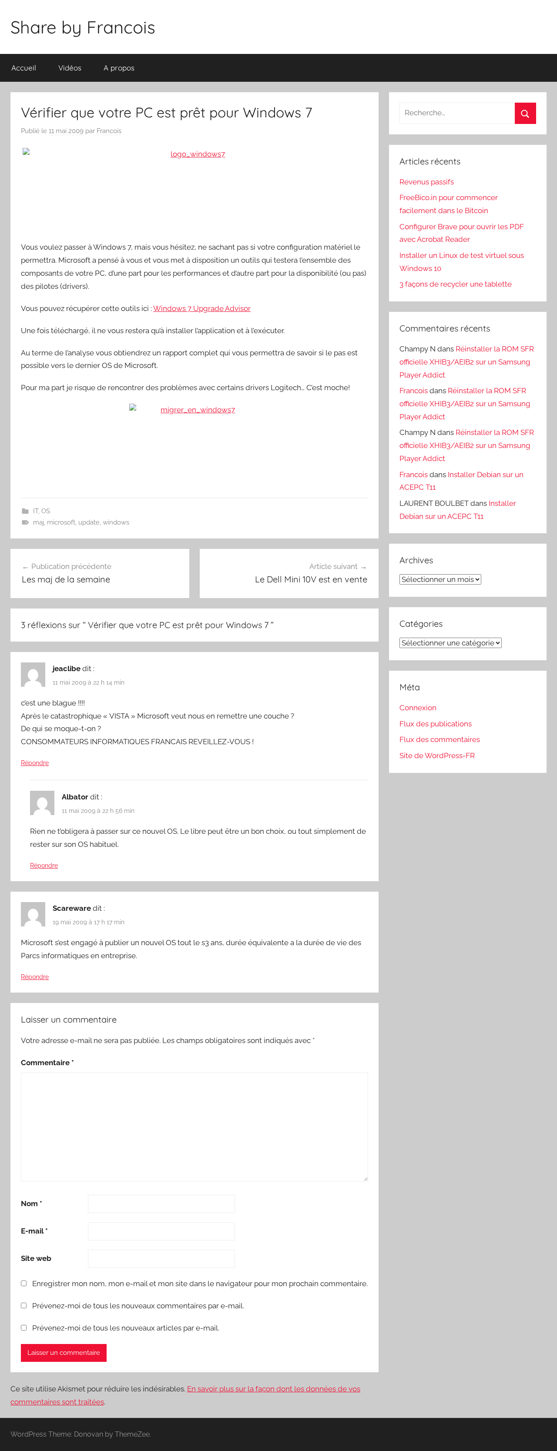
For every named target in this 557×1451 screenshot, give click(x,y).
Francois (109, 131)
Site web (36, 1258)
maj (38, 522)
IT (35, 511)
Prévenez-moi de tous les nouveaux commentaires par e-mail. (138, 1305)
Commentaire (47, 1062)
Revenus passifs (426, 181)
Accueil (23, 67)
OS (45, 511)
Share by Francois (82, 27)
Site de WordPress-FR (437, 755)
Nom (31, 1203)
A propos (119, 67)
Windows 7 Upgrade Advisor (202, 308)
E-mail (34, 1231)
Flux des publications (435, 723)
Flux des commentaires (439, 739)
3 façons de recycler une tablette (455, 284)
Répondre (35, 762)
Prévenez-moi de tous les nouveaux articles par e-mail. (125, 1328)
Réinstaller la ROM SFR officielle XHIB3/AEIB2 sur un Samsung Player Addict (466, 361)
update (89, 522)
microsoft (61, 522)
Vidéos (69, 67)
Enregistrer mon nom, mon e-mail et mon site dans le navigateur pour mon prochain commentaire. (200, 1283)
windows (116, 522)
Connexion (417, 707)
